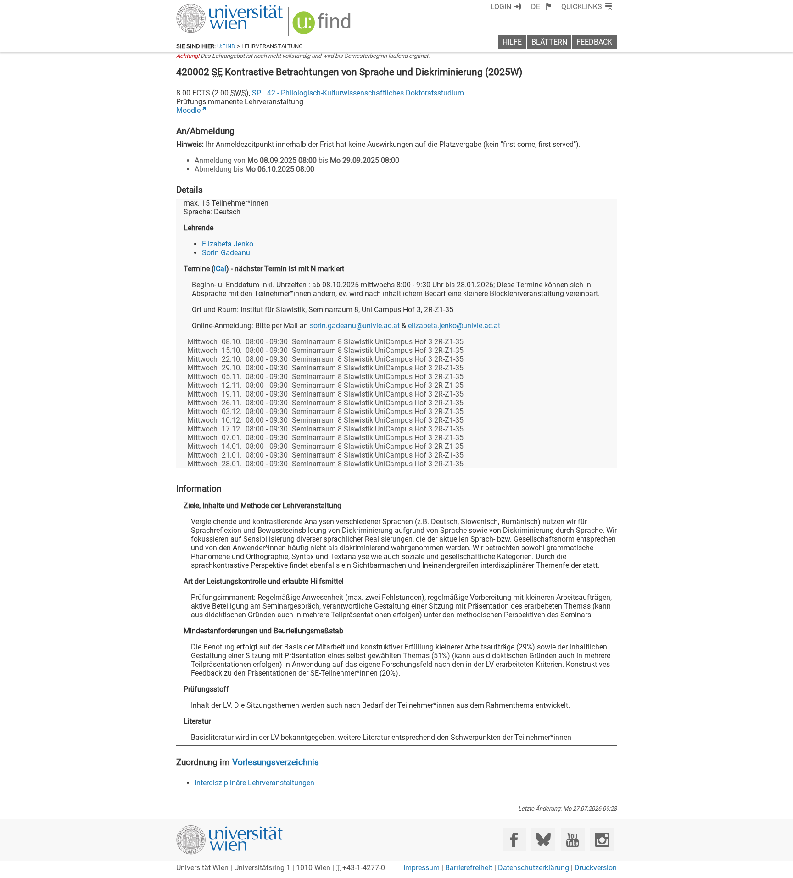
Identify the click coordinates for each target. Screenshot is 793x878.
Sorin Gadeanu (226, 252)
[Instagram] (602, 839)
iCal (220, 268)
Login (501, 6)
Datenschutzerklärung (533, 867)
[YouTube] (572, 839)
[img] (323, 26)
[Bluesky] (543, 839)
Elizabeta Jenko (227, 244)
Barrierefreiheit (468, 867)
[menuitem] (541, 6)
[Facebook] (514, 839)
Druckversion (596, 867)
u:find (226, 46)
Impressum (421, 867)
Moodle (188, 110)
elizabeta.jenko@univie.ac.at (454, 325)
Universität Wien (208, 8)
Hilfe (512, 42)
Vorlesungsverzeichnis (275, 762)
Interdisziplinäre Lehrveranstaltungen (254, 782)
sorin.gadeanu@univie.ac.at (355, 325)
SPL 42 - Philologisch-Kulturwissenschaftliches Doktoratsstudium (358, 93)
